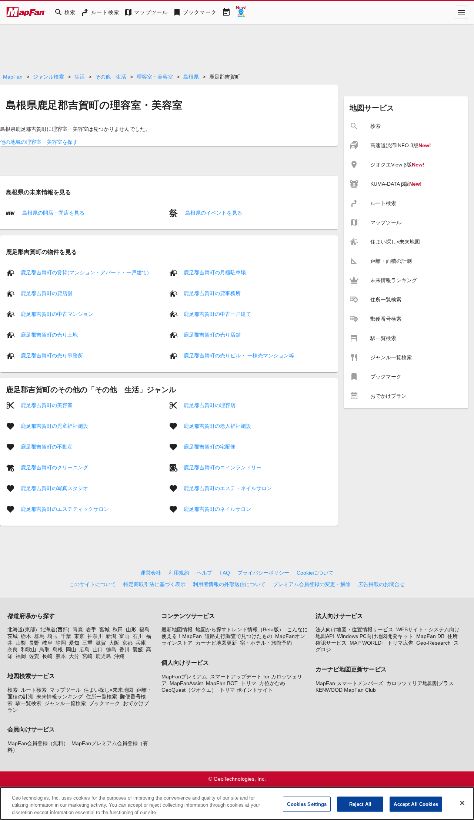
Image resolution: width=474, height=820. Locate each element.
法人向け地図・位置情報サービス (354, 629)
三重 (87, 643)
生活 (79, 77)
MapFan (13, 77)
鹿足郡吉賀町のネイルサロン (217, 509)
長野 (34, 643)
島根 (58, 649)
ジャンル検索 (48, 77)
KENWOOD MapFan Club (346, 690)
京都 (127, 643)
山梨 (21, 643)
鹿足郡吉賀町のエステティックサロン (65, 509)
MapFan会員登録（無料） (38, 743)
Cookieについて (315, 573)
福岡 (21, 656)
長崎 (47, 656)
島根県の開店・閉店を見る (52, 213)
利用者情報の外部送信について (229, 584)
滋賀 (101, 643)
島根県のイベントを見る (213, 213)
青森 (78, 629)
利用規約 (178, 573)
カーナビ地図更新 (216, 643)
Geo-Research (433, 643)
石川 (138, 636)
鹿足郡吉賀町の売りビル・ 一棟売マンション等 (239, 355)
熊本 (61, 656)
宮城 (104, 629)
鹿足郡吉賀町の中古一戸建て (217, 314)
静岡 (61, 643)
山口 (98, 649)
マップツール (65, 690)
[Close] (462, 803)
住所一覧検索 (101, 697)
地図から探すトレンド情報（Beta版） (240, 629)
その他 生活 (110, 77)
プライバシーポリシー (263, 573)
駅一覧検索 (28, 703)
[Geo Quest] (241, 12)
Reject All (360, 804)
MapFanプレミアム (184, 677)
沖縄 (119, 656)
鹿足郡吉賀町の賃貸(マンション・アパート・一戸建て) (85, 272)
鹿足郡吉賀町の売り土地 (49, 335)
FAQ (225, 573)
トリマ (248, 683)
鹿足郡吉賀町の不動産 (47, 447)
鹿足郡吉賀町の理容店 (210, 405)
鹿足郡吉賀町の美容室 (47, 405)
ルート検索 (34, 690)
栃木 (26, 636)
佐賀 (34, 656)
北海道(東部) (22, 629)
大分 (74, 656)
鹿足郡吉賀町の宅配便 (210, 447)
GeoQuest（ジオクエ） (189, 690)
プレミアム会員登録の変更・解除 (312, 584)
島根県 (191, 77)
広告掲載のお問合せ (381, 584)
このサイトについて (92, 584)
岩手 (91, 629)
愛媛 (138, 649)
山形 (131, 629)
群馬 (39, 636)
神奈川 (95, 636)
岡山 (71, 649)
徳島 (111, 649)
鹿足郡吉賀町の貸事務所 (212, 293)
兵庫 (141, 643)
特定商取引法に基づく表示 (154, 584)
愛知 (74, 643)
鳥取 (44, 649)
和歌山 (28, 649)
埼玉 (52, 636)
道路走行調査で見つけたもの (238, 636)
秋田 (118, 629)
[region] (237, 803)
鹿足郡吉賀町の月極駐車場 (215, 272)
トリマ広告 (400, 643)
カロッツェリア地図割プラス (420, 683)
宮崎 (87, 656)
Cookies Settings (307, 804)
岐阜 (47, 643)
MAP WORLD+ (367, 643)
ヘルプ (204, 573)
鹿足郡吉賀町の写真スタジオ (54, 488)
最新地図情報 (177, 629)
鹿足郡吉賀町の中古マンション (57, 314)
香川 (124, 649)
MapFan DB (430, 636)
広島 (84, 649)
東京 (79, 636)
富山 (124, 636)
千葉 (66, 636)
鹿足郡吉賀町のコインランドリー (222, 467)
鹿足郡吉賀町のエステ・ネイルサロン (228, 488)
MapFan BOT (222, 683)
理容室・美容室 (155, 77)
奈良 (12, 649)
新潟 (111, 636)
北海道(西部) (55, 629)
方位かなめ (272, 683)
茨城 (12, 636)
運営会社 (150, 573)
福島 (144, 629)
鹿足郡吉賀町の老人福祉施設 (217, 426)
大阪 (114, 643)
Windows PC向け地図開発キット (375, 636)
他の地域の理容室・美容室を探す (39, 142)
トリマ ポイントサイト (246, 690)
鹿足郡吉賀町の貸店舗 (47, 293)
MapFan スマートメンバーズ (349, 683)
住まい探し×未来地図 (108, 690)
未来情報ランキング (59, 697)
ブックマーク (104, 703)
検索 (12, 690)
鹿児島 (103, 656)
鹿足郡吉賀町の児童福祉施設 (54, 426)
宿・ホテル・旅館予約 (266, 643)
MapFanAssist (186, 683)
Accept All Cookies (416, 804)
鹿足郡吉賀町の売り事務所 (52, 355)
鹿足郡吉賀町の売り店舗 (212, 335)
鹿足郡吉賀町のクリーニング (54, 467)
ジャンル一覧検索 (65, 703)
